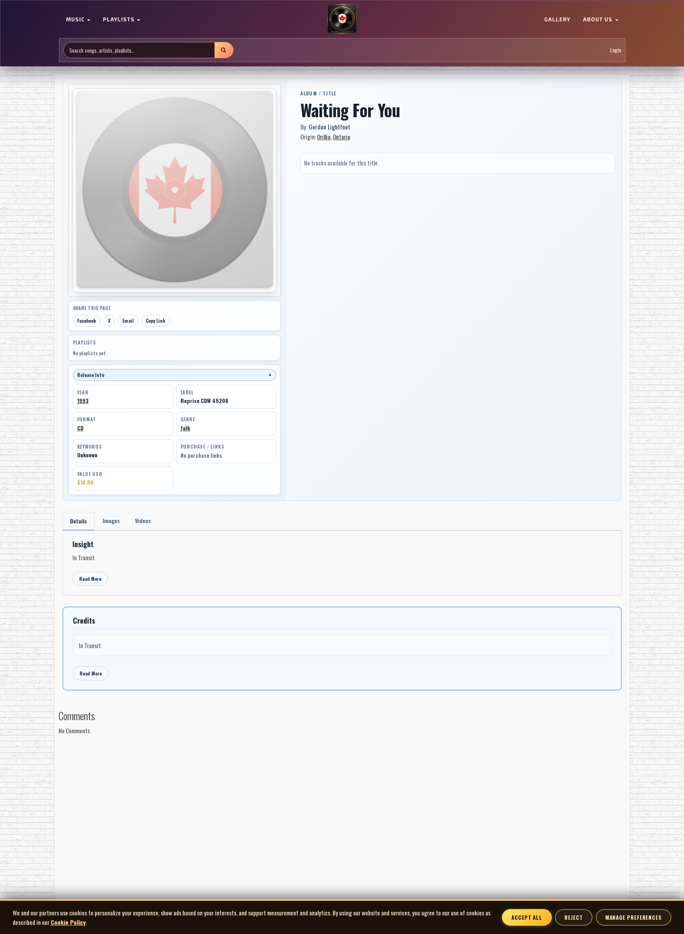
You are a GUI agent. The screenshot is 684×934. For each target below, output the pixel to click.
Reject (573, 917)
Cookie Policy (68, 922)
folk (185, 428)
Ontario (341, 136)
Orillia (324, 136)
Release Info (174, 374)
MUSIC (76, 20)
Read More (90, 578)
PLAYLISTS (119, 20)
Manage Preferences (633, 917)
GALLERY (557, 20)
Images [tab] (111, 520)
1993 (83, 401)
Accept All (526, 917)
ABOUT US (598, 20)
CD (80, 428)
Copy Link (155, 320)
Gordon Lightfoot (329, 126)
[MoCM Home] (342, 19)
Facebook (86, 320)
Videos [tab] (143, 520)
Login (615, 50)
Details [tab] (78, 521)
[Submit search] (223, 50)
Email (128, 320)
